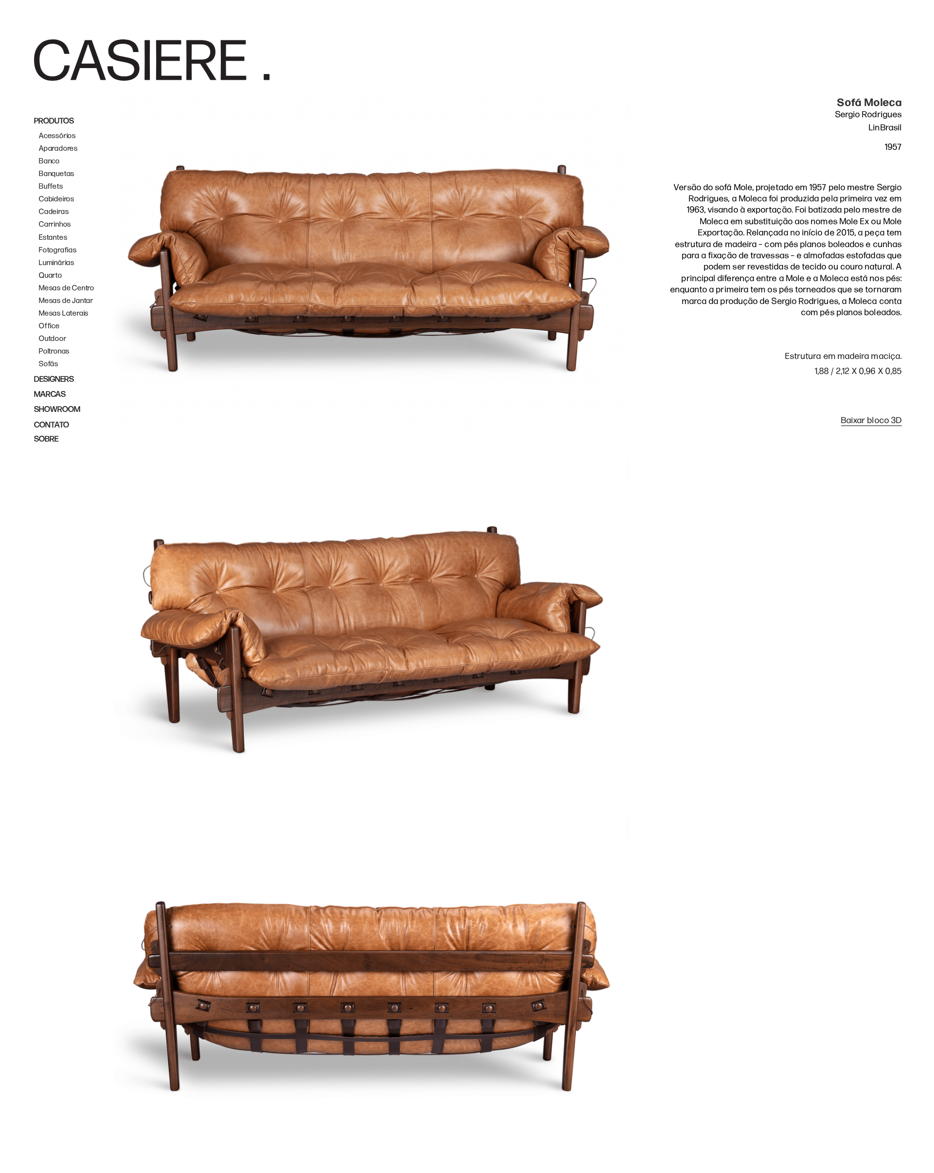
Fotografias (58, 250)
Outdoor (53, 338)
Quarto (50, 275)
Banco (49, 161)
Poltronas (54, 351)
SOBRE (46, 439)
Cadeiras (54, 211)
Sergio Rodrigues (868, 114)
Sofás (48, 364)
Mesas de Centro (66, 288)
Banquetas (56, 173)
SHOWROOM (57, 409)
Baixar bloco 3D (871, 421)
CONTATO (51, 425)
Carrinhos (55, 224)
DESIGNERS (54, 379)
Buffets (51, 186)
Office (49, 326)
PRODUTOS (54, 121)
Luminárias (56, 262)
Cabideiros (56, 199)
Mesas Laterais (64, 313)
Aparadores (58, 148)
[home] (151, 60)
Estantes (53, 237)
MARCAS (50, 394)
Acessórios (57, 136)
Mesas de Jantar (66, 300)
